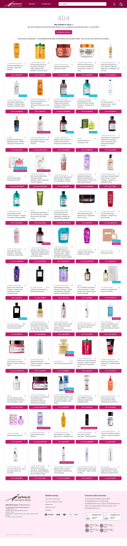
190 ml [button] (63, 334)
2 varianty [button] (40, 186)
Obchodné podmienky (52, 499)
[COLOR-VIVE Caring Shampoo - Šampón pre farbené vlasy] (110, 199)
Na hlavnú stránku (63, 32)
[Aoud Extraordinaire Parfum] (63, 347)
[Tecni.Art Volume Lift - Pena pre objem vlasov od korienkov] (16, 454)
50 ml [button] (40, 334)
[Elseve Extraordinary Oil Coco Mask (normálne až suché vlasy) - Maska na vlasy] (86, 51)
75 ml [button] (87, 223)
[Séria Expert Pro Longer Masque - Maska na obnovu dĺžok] (16, 347)
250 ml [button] (40, 75)
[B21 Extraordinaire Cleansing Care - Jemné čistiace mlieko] (110, 87)
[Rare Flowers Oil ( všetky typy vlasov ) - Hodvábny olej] (63, 420)
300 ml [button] (63, 75)
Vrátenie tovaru (50, 507)
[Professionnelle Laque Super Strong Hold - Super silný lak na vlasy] (86, 454)
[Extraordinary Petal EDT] (16, 420)
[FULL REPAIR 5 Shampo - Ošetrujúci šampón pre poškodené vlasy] (86, 383)
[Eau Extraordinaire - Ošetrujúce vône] (86, 124)
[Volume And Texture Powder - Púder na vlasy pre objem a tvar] (110, 420)
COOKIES (121, 543)
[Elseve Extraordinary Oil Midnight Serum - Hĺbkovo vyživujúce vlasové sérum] (16, 124)
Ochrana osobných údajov (54, 502)
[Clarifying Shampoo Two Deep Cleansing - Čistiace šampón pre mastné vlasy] (110, 454)
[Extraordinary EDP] (110, 235)
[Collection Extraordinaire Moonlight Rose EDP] (40, 274)
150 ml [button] (110, 75)
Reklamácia (49, 504)
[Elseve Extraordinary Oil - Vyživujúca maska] (63, 51)
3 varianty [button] (63, 111)
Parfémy (31, 4)
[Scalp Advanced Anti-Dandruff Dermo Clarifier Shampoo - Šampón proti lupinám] (86, 87)
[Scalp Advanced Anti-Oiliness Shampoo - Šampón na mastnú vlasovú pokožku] (16, 199)
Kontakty (48, 510)
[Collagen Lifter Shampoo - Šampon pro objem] (86, 235)
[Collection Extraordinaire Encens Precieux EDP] (16, 310)
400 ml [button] (16, 75)
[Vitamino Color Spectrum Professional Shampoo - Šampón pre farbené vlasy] (63, 124)
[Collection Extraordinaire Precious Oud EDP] (110, 274)
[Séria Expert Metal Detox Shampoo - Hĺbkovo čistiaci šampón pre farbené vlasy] (16, 87)
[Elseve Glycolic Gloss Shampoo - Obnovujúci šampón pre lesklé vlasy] (16, 235)
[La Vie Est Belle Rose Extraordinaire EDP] (16, 162)
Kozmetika (46, 4)
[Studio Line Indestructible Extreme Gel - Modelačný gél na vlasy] (110, 347)
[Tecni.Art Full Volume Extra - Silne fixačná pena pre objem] (86, 310)
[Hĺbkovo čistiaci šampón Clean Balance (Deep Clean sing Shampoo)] (63, 454)
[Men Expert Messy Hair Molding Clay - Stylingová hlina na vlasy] (86, 199)
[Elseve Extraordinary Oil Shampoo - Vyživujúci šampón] (16, 51)
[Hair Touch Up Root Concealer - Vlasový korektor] (86, 420)
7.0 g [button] (110, 442)
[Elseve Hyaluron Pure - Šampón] (40, 420)
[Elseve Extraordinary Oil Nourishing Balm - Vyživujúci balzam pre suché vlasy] (40, 87)
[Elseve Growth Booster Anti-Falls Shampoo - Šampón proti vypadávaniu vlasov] (63, 162)
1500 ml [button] (17, 111)
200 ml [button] (63, 186)
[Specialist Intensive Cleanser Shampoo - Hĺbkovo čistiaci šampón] (40, 347)
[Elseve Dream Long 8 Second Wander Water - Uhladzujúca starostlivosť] (110, 383)
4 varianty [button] (86, 442)
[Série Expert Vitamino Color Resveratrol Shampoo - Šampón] (40, 124)
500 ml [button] (87, 111)
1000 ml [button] (110, 334)
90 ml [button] (110, 261)
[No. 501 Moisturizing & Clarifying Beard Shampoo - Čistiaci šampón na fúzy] (16, 383)
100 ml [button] (16, 150)
